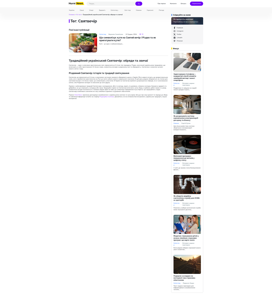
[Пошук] (138, 4)
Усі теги (78, 15)
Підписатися (196, 4)
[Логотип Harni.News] (76, 4)
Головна (72, 15)
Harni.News (78, 95)
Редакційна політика (107, 97)
